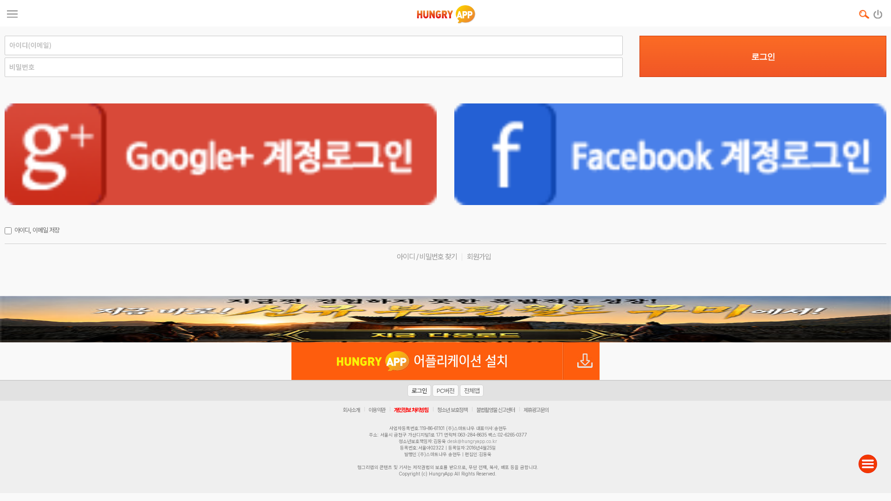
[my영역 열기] (12, 13)
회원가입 (479, 256)
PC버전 (445, 390)
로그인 (763, 56)
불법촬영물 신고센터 (495, 410)
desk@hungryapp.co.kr (472, 441)
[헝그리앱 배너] (445, 319)
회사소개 (351, 410)
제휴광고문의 (536, 410)
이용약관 (376, 410)
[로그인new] (878, 12)
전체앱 (471, 390)
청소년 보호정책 (452, 410)
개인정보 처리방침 (411, 410)
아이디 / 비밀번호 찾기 (427, 256)
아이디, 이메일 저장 (36, 230)
